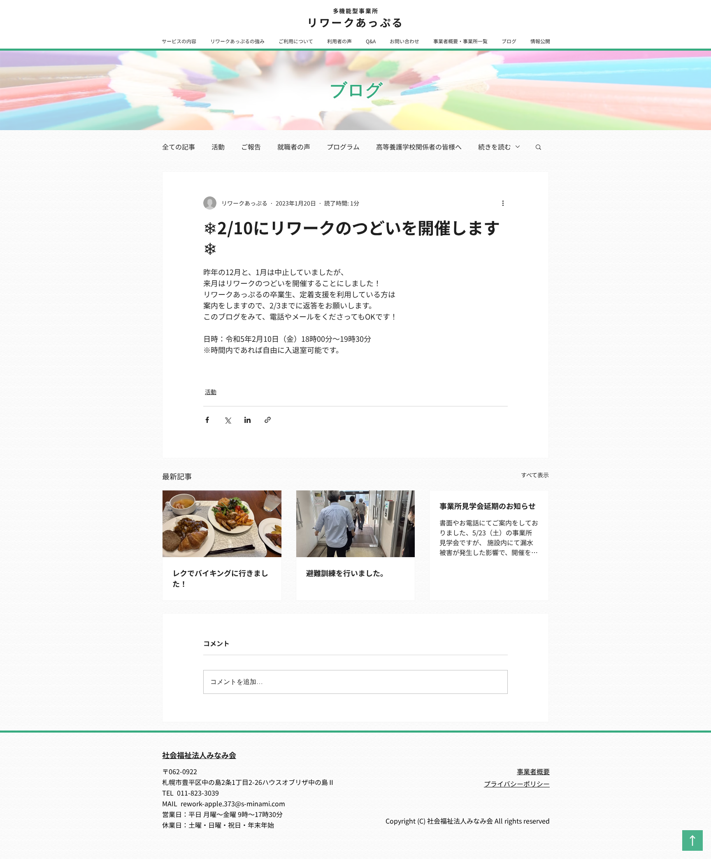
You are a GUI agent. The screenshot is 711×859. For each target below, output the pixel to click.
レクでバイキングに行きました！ (220, 578)
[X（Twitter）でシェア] (227, 420)
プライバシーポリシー (517, 784)
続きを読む (494, 146)
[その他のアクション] (503, 203)
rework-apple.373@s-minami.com (233, 803)
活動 (218, 146)
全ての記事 (178, 146)
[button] (178, 41)
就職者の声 (293, 146)
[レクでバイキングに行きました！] (222, 523)
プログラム (343, 146)
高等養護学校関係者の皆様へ (419, 146)
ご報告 (251, 146)
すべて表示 (535, 475)
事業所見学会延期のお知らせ (487, 505)
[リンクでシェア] (268, 420)
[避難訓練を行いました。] (355, 523)
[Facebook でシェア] (207, 420)
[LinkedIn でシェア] (247, 420)
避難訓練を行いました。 (347, 572)
